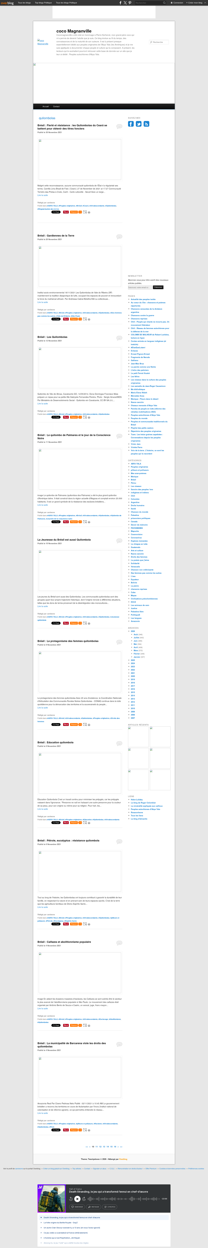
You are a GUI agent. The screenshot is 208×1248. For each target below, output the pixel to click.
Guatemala (135, 547)
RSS (146, 124)
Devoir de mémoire (139, 524)
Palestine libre (137, 611)
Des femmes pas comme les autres (146, 573)
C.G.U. (112, 1168)
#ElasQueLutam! (138, 347)
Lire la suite (42, 195)
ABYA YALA (136, 463)
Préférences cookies (196, 1168)
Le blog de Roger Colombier (143, 802)
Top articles (76, 1168)
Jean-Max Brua (137, 363)
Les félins (135, 376)
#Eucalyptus (58, 921)
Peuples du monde (139, 418)
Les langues (136, 618)
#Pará (51, 1127)
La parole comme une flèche (143, 366)
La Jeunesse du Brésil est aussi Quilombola (64, 539)
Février (137, 653)
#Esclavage (103, 1019)
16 (115, 1146)
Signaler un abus (100, 1168)
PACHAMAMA (137, 528)
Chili (133, 495)
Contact (56, 106)
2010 (133, 708)
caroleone (19, 1168)
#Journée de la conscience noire (59, 518)
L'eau (133, 576)
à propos (111, 1207)
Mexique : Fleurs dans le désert (144, 399)
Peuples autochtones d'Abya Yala (145, 415)
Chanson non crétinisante (142, 569)
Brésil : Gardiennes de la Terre (55, 235)
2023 (133, 666)
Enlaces (134, 350)
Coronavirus (136, 537)
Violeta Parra (136, 447)
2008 (133, 714)
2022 (133, 669)
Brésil (133, 479)
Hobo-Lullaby (137, 799)
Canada (134, 521)
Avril (136, 647)
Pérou (133, 483)
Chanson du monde (139, 511)
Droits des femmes (139, 556)
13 (104, 1146)
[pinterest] (130, 2)
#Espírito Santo (70, 921)
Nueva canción (137, 402)
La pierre (135, 585)
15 (111, 1146)
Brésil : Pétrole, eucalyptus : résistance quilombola (68, 840)
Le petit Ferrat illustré (140, 373)
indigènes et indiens (140, 492)
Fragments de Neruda (140, 357)
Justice (134, 608)
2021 (133, 673)
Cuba (133, 592)
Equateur (135, 579)
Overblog (123, 1159)
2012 (133, 701)
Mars (136, 650)
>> (121, 1146)
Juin (136, 640)
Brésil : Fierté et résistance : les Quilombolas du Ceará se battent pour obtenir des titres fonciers (72, 126)
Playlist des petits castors (142, 428)
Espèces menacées (139, 540)
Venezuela (135, 566)
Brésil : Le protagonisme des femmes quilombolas (67, 641)
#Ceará (86, 205)
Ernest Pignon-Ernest (140, 354)
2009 (133, 711)
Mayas (133, 595)
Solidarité (135, 563)
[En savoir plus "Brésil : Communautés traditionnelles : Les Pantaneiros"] (160, 767)
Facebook (131, 124)
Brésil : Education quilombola (55, 742)
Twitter (138, 124)
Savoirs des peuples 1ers (142, 489)
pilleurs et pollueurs (140, 470)
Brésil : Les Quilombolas (52, 337)
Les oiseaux (136, 486)
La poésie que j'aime (140, 560)
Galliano (134, 360)
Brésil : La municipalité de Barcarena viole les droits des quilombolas (71, 1044)
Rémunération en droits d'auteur (130, 1168)
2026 (133, 631)
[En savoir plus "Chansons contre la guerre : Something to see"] (160, 746)
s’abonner (79, 1207)
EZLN (133, 602)
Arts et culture (137, 550)
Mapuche (135, 531)
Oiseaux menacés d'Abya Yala (144, 405)
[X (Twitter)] (125, 2)
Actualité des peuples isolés (143, 299)
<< (87, 1146)
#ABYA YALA (52, 205)
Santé (133, 508)
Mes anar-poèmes (138, 473)
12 (100, 1146)
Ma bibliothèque (138, 389)
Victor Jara (135, 444)
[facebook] (120, 2)
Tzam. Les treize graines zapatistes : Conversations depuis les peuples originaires (147, 437)
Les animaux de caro (140, 605)
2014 (133, 695)
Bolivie (134, 582)
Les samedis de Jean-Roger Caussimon (148, 386)
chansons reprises (139, 589)
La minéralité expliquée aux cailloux (147, 806)
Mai (135, 644)
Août (136, 634)
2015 (133, 692)
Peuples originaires (139, 466)
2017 (133, 686)
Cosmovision (136, 534)
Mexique (134, 476)
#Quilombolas (110, 205)
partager (95, 1207)
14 (108, 1146)
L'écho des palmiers (140, 370)
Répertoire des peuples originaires (146, 431)
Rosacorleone (137, 812)
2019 (133, 679)
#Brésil (79, 205)
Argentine (135, 502)
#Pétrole (49, 921)
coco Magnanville (74, 30)
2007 (133, 718)
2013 (133, 698)
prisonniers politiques (140, 518)
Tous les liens (137, 815)
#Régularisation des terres (48, 209)
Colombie (135, 499)
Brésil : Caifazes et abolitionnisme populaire (64, 942)
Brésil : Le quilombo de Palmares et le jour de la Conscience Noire (74, 436)
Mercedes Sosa (137, 395)
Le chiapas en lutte (139, 544)
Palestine (135, 515)
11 (97, 1146)
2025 (133, 660)
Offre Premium (150, 1168)
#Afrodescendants (96, 205)
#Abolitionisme (115, 1019)
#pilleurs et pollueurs (84, 1123)
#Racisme (98, 1123)
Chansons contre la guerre (142, 315)
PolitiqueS (135, 614)
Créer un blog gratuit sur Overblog (56, 1168)
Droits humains (137, 505)
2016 (133, 689)
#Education (87, 819)
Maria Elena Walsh (139, 392)
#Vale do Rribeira (63, 316)
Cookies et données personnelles (172, 1168)
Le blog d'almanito (139, 818)
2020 (133, 676)
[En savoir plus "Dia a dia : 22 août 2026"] (138, 746)
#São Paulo (75, 316)
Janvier (137, 657)
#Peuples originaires (67, 205)
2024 (133, 663)
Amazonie (135, 621)
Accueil (46, 106)
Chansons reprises (139, 318)
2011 (133, 705)
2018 (133, 682)
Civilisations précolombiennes (144, 598)
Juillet (136, 637)
